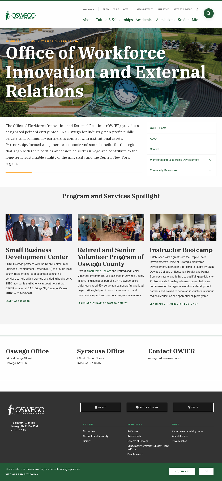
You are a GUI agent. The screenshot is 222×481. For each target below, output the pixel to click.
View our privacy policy (22, 474)
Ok (206, 471)
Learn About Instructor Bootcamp (174, 304)
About (88, 19)
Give (125, 9)
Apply (106, 9)
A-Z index (132, 431)
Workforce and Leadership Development (174, 159)
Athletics (163, 9)
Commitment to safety (95, 436)
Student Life (188, 19)
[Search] (209, 13)
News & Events (144, 9)
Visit (116, 9)
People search (135, 454)
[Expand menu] (210, 160)
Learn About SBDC (18, 301)
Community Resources (163, 170)
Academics (144, 19)
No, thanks (182, 471)
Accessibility (134, 436)
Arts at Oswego (182, 9)
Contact (154, 149)
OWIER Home (158, 128)
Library (87, 441)
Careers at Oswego (137, 441)
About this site (180, 436)
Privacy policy (179, 441)
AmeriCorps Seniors (99, 271)
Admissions (165, 19)
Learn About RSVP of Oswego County (103, 303)
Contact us (89, 431)
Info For (88, 9)
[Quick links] (197, 9)
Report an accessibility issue (187, 431)
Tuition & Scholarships (114, 19)
